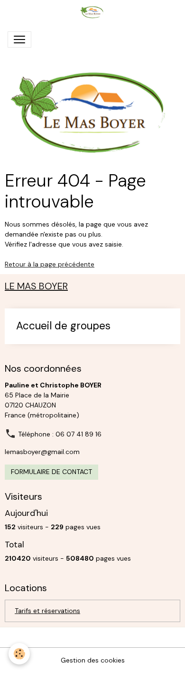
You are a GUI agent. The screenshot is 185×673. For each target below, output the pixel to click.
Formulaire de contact (51, 471)
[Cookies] (19, 653)
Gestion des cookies (93, 660)
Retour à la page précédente (49, 264)
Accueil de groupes (63, 326)
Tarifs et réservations (47, 610)
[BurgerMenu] (19, 39)
